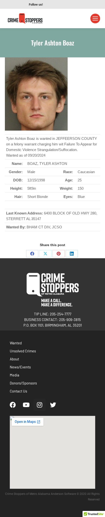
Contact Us (18, 391)
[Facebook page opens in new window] (51, 4)
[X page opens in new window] (73, 4)
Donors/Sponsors (23, 383)
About (14, 359)
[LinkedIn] (72, 253)
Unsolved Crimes (23, 351)
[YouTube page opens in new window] (58, 4)
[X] (45, 253)
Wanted (16, 343)
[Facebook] (32, 253)
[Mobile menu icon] (95, 18)
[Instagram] (39, 405)
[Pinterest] (58, 253)
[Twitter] (53, 405)
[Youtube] (26, 405)
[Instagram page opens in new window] (66, 4)
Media (14, 375)
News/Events (20, 367)
